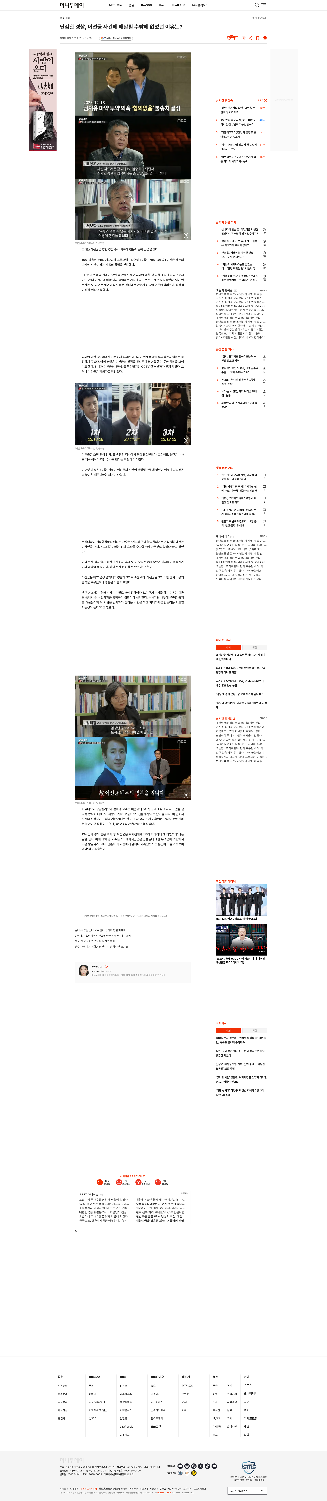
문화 (229, 1410)
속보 (215, 1434)
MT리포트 (115, 5)
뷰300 (92, 1418)
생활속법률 (126, 1402)
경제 (229, 1385)
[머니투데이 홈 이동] (71, 1460)
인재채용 (74, 1488)
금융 (215, 1385)
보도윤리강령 (200, 1488)
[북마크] (257, 38)
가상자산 (62, 1410)
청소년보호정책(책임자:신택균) (113, 1488)
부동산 (216, 1410)
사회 (68, 18)
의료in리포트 (158, 1402)
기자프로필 (251, 1418)
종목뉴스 (62, 1393)
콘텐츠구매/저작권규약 (170, 1488)
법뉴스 (123, 1385)
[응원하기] (106, 967)
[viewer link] (186, 235)
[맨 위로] (319, 1487)
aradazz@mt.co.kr (101, 971)
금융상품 (62, 1402)
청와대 (92, 1393)
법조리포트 (126, 1393)
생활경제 (232, 1393)
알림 (246, 1435)
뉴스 (153, 1385)
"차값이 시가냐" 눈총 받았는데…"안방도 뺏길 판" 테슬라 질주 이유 (239, 268)
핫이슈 (185, 1393)
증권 (131, 5)
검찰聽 (123, 1418)
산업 (215, 1393)
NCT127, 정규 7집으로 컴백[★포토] (236, 918)
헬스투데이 (157, 1418)
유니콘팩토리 (200, 5)
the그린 (156, 1426)
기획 (184, 1410)
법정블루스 (126, 1410)
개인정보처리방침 (88, 1488)
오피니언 (232, 1426)
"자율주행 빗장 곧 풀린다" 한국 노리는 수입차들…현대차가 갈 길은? (239, 280)
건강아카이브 (158, 1410)
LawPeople (126, 1426)
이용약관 (133, 1488)
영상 (246, 1402)
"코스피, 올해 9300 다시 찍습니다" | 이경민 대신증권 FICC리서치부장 (240, 960)
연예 (246, 1377)
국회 (91, 1385)
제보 (246, 1426)
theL (162, 5)
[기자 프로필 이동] (83, 970)
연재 (184, 1402)
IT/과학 (217, 1418)
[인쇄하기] (265, 38)
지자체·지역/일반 (98, 1410)
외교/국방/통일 (97, 1402)
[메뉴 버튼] (263, 4)
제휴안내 (154, 1488)
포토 (246, 1410)
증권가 (61, 1418)
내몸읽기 (155, 1393)
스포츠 (248, 1385)
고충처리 (187, 1488)
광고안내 (144, 1488)
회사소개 (64, 1488)
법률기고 (124, 1434)
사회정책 (232, 1402)
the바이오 (178, 5)
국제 (229, 1418)
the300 (146, 5)
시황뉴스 (62, 1385)
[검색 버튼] (256, 4)
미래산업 (217, 1426)
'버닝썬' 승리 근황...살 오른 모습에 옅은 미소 (240, 694)
